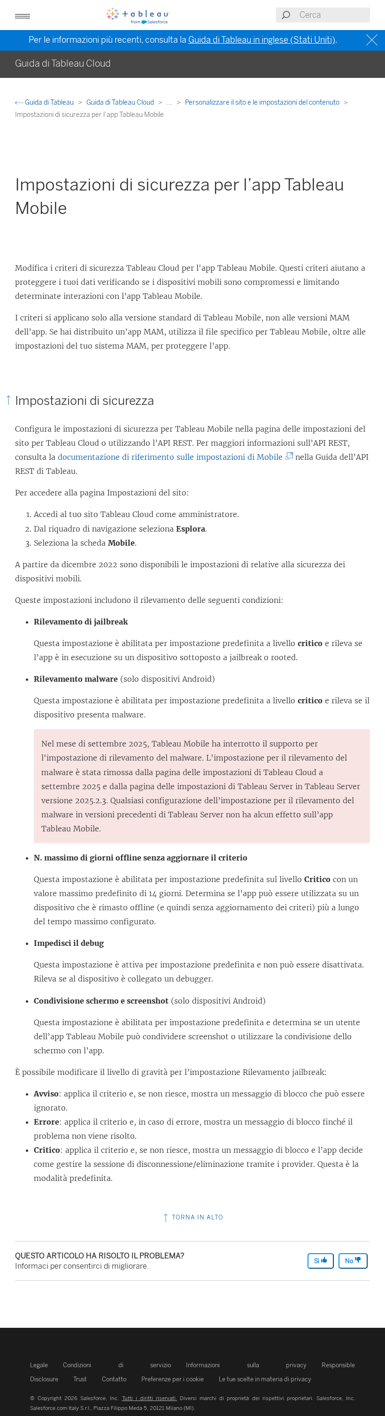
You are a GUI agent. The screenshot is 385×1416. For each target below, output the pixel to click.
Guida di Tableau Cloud (120, 103)
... (170, 103)
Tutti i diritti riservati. (149, 1398)
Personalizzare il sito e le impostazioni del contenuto (263, 103)
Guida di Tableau (49, 103)
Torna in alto (196, 1217)
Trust (80, 1379)
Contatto (114, 1379)
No (349, 1260)
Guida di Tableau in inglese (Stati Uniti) (261, 40)
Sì (317, 1260)
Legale (39, 1365)
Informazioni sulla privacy (246, 1365)
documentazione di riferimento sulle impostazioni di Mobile (174, 457)
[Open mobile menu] (22, 15)
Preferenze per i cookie (172, 1379)
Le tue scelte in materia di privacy (265, 1379)
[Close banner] (373, 40)
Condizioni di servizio (117, 1365)
